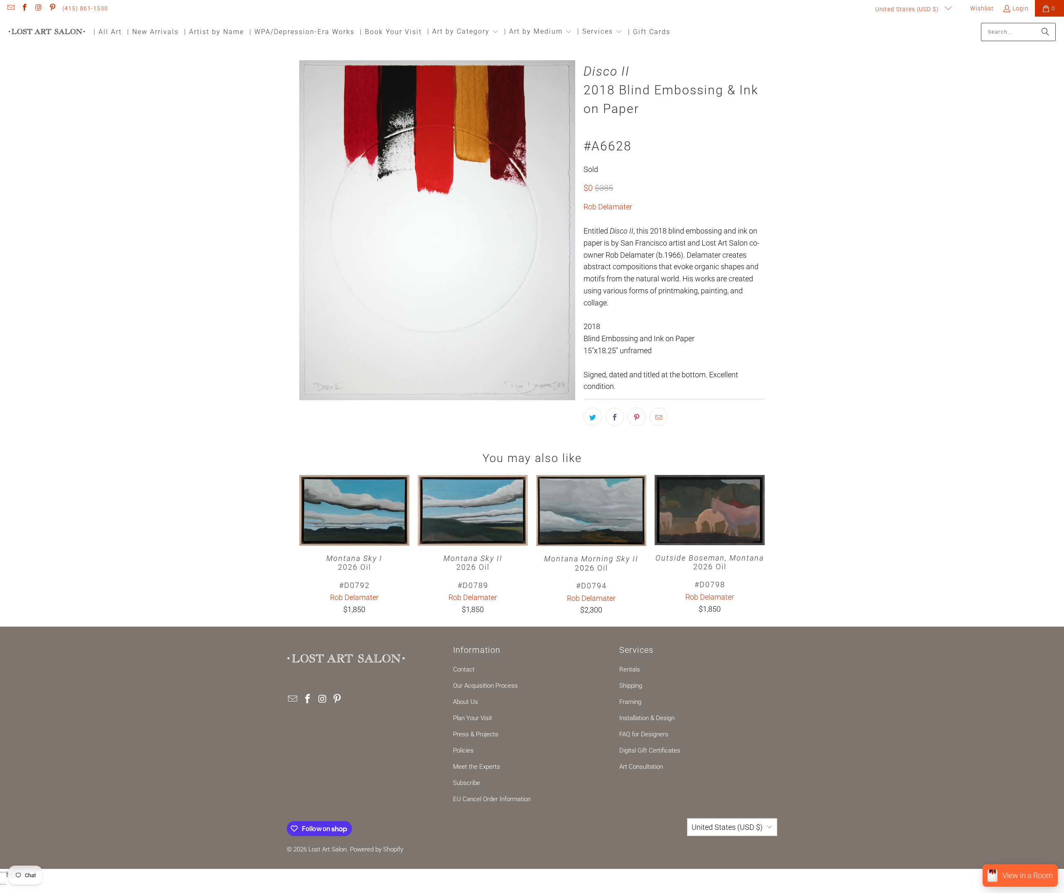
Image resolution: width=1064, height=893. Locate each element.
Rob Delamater (608, 206)
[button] (463, 32)
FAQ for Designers (643, 734)
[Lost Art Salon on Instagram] (38, 8)
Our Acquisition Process (485, 685)
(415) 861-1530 (85, 8)
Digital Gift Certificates (649, 750)
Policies (463, 750)
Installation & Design (647, 718)
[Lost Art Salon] (46, 32)
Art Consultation (641, 766)
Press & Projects (475, 734)
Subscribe (466, 783)
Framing (630, 702)
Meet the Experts (476, 766)
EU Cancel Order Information (492, 799)
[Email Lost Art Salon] (10, 8)
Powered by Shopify (376, 849)
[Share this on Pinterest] (637, 417)
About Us (465, 702)
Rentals (629, 669)
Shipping (630, 685)
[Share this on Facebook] (615, 417)
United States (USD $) (908, 9)
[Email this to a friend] (659, 417)
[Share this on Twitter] (593, 417)
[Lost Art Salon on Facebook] (24, 8)
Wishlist (981, 8)
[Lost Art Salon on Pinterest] (52, 8)
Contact (464, 669)
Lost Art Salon (327, 849)
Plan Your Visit (472, 718)
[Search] (1045, 32)
